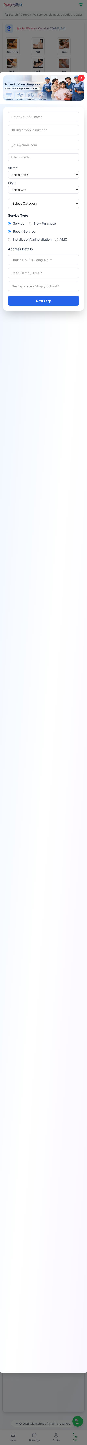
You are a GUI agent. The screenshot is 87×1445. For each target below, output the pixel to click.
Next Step (43, 301)
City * (12, 183)
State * (12, 168)
